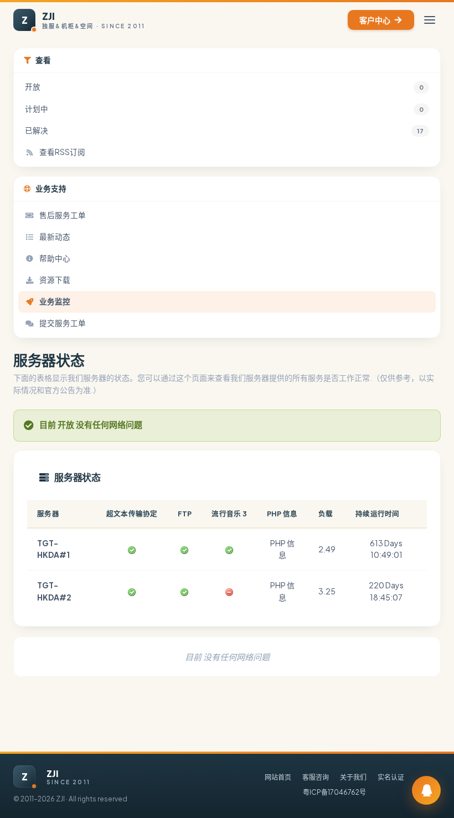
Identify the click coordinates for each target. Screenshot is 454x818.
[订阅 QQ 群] (426, 790)
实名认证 (391, 777)
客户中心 (374, 20)
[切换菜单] (430, 20)
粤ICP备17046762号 (334, 792)
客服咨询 (315, 777)
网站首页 (278, 777)
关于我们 (353, 777)
